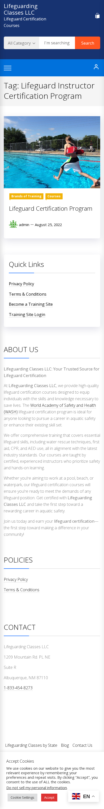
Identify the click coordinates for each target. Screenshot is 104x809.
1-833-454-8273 (18, 688)
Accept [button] (49, 797)
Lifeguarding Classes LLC (21, 9)
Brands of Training (26, 196)
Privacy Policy (21, 284)
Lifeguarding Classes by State (31, 745)
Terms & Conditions (27, 294)
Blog (65, 745)
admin (24, 224)
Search (87, 43)
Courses (54, 196)
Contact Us (82, 745)
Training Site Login (27, 314)
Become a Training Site (31, 304)
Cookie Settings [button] (22, 797)
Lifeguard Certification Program (50, 208)
